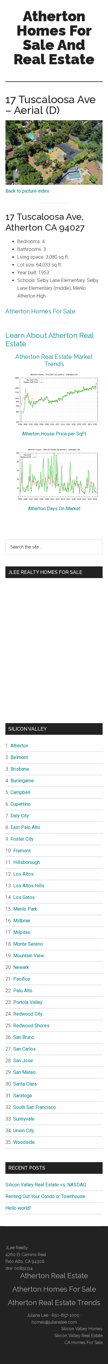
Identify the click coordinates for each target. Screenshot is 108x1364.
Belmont (19, 757)
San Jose (23, 1060)
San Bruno (23, 1037)
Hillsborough (26, 862)
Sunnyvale (23, 1119)
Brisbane (19, 769)
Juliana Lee (37, 1315)
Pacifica (21, 979)
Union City (23, 1130)
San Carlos (24, 1049)
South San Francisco (34, 1107)
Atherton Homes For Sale (40, 311)
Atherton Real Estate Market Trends (54, 360)
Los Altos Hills (28, 885)
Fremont (22, 851)
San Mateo (24, 1072)
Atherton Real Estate (54, 1275)
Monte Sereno (28, 944)
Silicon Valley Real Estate (78, 1335)
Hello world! (18, 1208)
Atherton (19, 746)
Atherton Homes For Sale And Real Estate (54, 38)
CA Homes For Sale (83, 1342)
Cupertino (20, 804)
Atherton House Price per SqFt (54, 434)
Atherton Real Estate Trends (54, 1302)
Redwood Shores (31, 1025)
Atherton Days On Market (54, 508)
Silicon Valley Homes (82, 1328)
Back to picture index (27, 191)
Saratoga (22, 1095)
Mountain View (28, 955)
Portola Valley (28, 1002)
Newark (21, 967)
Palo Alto (22, 990)
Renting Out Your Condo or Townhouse (45, 1196)
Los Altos (23, 874)
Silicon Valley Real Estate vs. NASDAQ (45, 1185)
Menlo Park (25, 909)
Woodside (24, 1142)
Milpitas (21, 932)
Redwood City (28, 1014)
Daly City (19, 816)
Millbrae (21, 920)
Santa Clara (25, 1084)
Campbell (20, 792)
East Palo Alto (25, 827)
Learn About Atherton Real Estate (49, 339)
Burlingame (22, 781)
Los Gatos (24, 897)
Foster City (22, 839)
